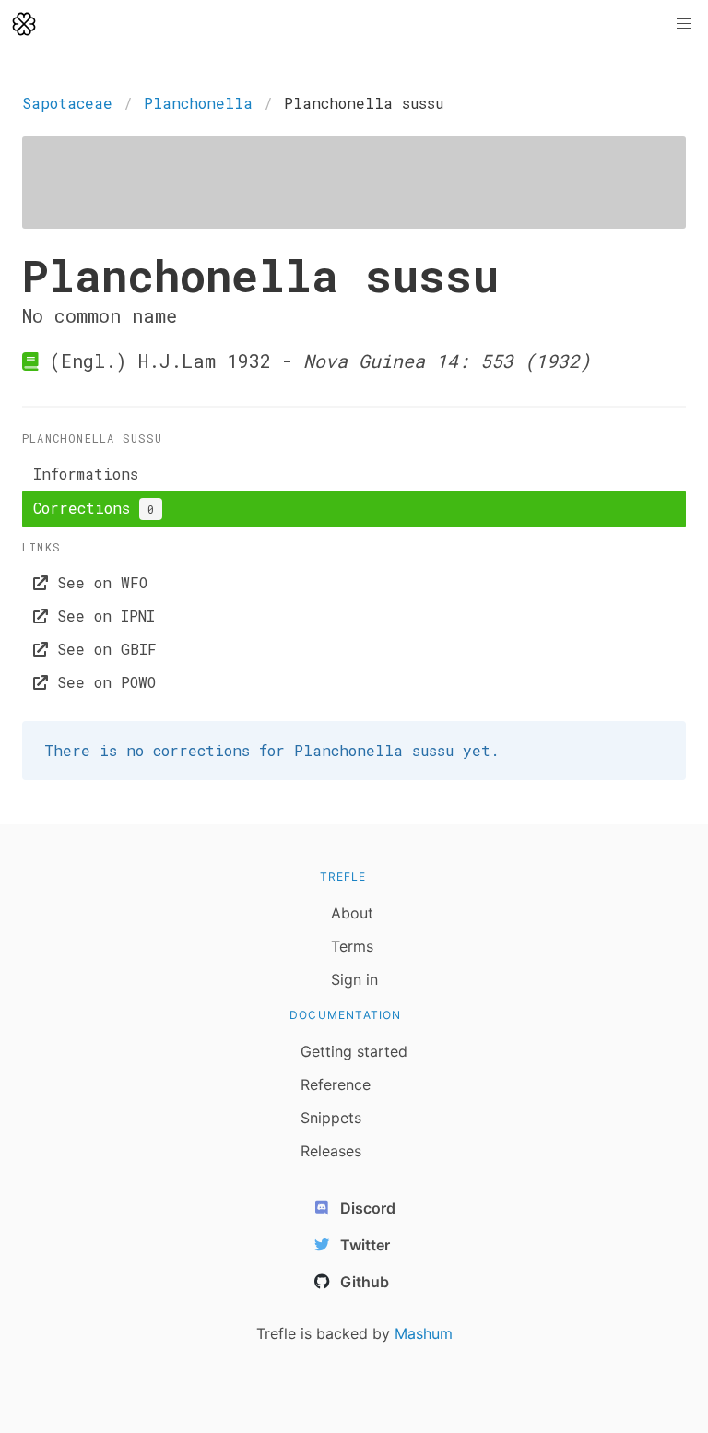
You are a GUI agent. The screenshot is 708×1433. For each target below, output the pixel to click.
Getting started (354, 1051)
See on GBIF (102, 648)
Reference (336, 1084)
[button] (684, 24)
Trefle (343, 876)
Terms (352, 946)
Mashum (424, 1333)
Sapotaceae (67, 103)
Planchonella (198, 103)
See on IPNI (101, 615)
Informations (85, 473)
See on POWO (102, 682)
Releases (331, 1151)
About (352, 913)
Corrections (93, 507)
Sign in (354, 979)
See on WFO (98, 582)
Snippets (331, 1117)
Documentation (345, 1015)
